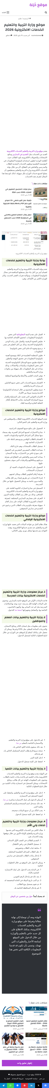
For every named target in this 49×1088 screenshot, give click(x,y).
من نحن (42, 1079)
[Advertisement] (24, 65)
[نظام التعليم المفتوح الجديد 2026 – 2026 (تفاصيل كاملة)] (36, 1013)
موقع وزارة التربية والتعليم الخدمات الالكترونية (25, 151)
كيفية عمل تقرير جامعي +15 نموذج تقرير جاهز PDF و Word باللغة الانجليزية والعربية (17, 203)
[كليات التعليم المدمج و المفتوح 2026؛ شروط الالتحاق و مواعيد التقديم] (12, 1013)
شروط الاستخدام (17, 1079)
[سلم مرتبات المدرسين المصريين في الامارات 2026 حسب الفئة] (40, 192)
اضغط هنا (18, 610)
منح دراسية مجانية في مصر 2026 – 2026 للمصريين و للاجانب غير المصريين (13, 1049)
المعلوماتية (21, 334)
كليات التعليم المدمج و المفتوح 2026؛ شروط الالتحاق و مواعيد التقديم (13, 1023)
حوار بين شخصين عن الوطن (21, 896)
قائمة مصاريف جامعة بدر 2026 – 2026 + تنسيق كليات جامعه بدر (38, 1049)
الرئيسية (26, 18)
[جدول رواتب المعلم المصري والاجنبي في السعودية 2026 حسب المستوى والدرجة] (40, 217)
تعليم (20, 18)
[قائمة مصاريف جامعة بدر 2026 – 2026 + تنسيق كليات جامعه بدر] (36, 1039)
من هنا (18, 743)
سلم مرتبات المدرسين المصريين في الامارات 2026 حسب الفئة (18, 191)
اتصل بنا (7, 1079)
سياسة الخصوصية (31, 1079)
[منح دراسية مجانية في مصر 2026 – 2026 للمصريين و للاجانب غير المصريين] (12, 1039)
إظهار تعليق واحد (24, 1063)
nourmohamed (36, 35)
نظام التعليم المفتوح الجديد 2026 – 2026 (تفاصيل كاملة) (36, 1023)
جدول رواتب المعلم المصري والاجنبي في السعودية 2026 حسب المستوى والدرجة (17, 218)
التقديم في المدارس (20, 154)
